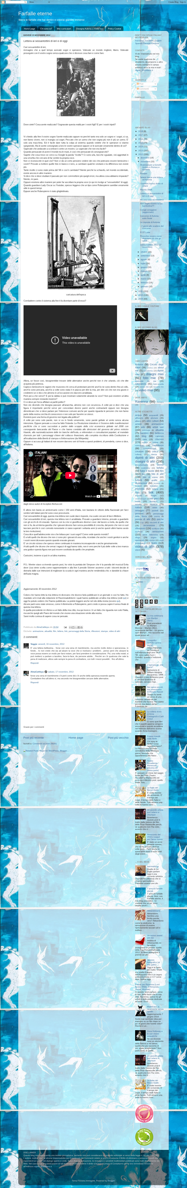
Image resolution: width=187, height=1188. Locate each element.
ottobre (144, 252)
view (149, 588)
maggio (144, 271)
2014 (141, 147)
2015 (141, 143)
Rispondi (35, 663)
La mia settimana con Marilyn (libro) (155, 618)
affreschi (139, 418)
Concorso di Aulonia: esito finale (149, 217)
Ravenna (141, 401)
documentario (141, 465)
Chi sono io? (46, 28)
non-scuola (158, 384)
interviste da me (145, 381)
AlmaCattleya (37, 672)
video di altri (114, 631)
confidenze (158, 445)
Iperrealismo (153, 866)
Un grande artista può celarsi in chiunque (155, 812)
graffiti (154, 480)
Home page (29, 28)
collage (145, 443)
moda (137, 501)
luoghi (153, 496)
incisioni (157, 483)
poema (157, 516)
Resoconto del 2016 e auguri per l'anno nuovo (155, 837)
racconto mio (158, 387)
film (54, 631)
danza (154, 454)
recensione (149, 525)
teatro (154, 543)
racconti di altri (157, 522)
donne (160, 464)
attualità (48, 631)
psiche (160, 519)
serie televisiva (150, 535)
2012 (141, 154)
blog (144, 436)
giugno (144, 267)
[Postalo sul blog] (73, 627)
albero (138, 421)
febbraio (145, 282)
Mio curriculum (64, 28)
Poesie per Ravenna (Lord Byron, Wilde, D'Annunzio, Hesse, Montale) (147, 986)
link (65, 631)
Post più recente (33, 737)
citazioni (159, 439)
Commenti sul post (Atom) (45, 744)
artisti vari (158, 427)
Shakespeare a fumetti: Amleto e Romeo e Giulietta (151, 167)
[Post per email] (65, 627)
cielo (145, 439)
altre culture (152, 421)
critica (155, 451)
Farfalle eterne (35, 13)
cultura (138, 454)
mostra (138, 504)
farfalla (160, 467)
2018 (141, 131)
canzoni (159, 436)
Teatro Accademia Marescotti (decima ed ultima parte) (153, 765)
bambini (144, 433)
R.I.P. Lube (145, 232)
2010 (141, 295)
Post (141, 84)
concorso (139, 445)
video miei (146, 390)
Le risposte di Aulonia (150, 222)
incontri (138, 486)
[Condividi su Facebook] (78, 627)
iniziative (154, 486)
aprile (143, 275)
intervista (139, 488)
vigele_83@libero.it (144, 70)
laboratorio (140, 384)
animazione (38, 631)
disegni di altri (145, 461)
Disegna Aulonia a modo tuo (89, 28)
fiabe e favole (147, 471)
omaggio (139, 510)
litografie (138, 496)
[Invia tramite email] (70, 627)
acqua (138, 415)
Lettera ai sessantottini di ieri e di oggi (151, 194)
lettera (60, 631)
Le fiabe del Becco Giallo (153, 789)
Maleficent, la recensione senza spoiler (155, 1009)
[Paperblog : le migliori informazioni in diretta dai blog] (142, 571)
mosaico (153, 501)
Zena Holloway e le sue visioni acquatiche (155, 1033)
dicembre (145, 158)
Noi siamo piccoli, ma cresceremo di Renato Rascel (155, 689)
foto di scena (150, 477)
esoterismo (145, 468)
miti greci (154, 498)
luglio (143, 263)
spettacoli (139, 540)
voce (137, 550)
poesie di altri (142, 519)
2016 (141, 139)
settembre (146, 256)
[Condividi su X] (76, 627)
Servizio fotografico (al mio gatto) (153, 962)
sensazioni (158, 531)
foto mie (149, 378)
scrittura (155, 528)
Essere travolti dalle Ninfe (153, 737)
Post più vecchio (118, 737)
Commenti (144, 89)
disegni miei (155, 374)
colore (155, 442)
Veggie (34, 644)
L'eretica (150, 368)
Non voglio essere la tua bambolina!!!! (151, 205)
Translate (148, 41)
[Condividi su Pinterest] (81, 627)
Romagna (160, 402)
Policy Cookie (114, 28)
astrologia (146, 430)
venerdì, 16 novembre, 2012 (51, 644)
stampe (104, 631)
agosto (144, 259)
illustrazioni (141, 483)
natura (138, 507)
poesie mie (144, 387)
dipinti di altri (145, 457)
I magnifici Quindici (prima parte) (154, 642)
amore (138, 424)
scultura (138, 532)
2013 (141, 151)
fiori (143, 474)
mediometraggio (140, 499)
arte (143, 427)
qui (124, 598)
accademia (148, 371)
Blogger (111, 1181)
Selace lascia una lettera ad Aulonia (151, 178)
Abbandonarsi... (154, 911)
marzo (144, 279)
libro (137, 492)
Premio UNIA (146, 190)
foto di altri (157, 474)
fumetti (138, 480)
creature (139, 451)
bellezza (159, 433)
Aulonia (139, 364)
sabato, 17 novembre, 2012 (61, 672)
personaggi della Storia (79, 631)
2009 (141, 299)
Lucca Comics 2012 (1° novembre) (151, 246)
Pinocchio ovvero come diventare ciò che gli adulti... (151, 238)
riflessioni (95, 631)
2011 (140, 291)
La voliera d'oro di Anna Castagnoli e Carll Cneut (155, 715)
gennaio (145, 286)
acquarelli (153, 415)
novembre (146, 161)
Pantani (143, 173)
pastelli (155, 511)
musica (153, 504)
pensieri (139, 513)
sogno (153, 537)
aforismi (154, 418)
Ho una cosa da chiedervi (152, 200)
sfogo (137, 537)
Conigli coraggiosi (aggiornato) (148, 211)
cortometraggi (149, 448)
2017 (141, 135)
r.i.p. (142, 522)
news (154, 507)
